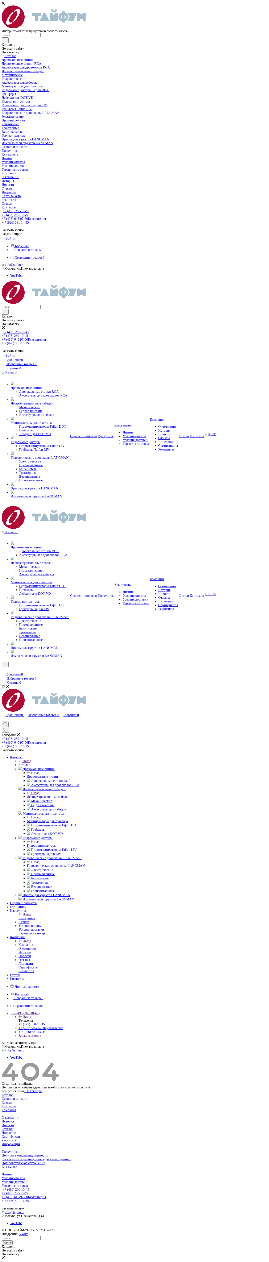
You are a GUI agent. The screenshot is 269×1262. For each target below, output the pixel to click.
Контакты (9, 1106)
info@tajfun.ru (14, 264)
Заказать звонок (29, 1035)
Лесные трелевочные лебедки (48, 796)
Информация (11, 1144)
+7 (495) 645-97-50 (24, 218)
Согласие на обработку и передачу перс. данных (36, 1159)
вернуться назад (13, 1091)
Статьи (7, 1102)
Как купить (26, 918)
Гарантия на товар (15, 1185)
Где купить (9, 1151)
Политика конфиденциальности (25, 1155)
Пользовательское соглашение (23, 1163)
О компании (10, 1117)
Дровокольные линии (42, 776)
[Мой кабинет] (3, 670)
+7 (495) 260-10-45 (16, 211)
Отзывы (7, 1129)
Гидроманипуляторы (42, 845)
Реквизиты (9, 1140)
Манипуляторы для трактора (47, 821)
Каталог (24, 765)
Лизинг (7, 1174)
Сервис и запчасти (15, 1098)
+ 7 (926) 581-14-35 (15, 222)
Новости (8, 1125)
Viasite (23, 1234)
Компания (25, 944)
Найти (7, 1242)
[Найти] (5, 40)
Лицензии (9, 1132)
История (8, 1121)
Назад (27, 761)
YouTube (16, 275)
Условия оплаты (13, 1178)
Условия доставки (14, 1182)
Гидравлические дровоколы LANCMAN (56, 865)
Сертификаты (11, 1136)
